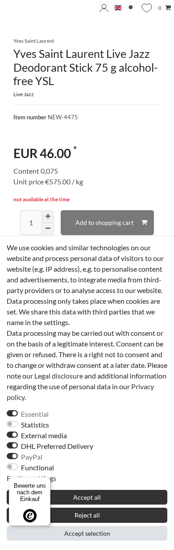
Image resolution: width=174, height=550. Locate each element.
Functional (37, 467)
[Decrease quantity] (47, 229)
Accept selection (87, 533)
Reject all (87, 515)
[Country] (118, 8)
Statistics (35, 424)
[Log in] (104, 8)
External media (44, 435)
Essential (35, 414)
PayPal (31, 456)
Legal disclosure (58, 375)
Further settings (31, 478)
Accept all (87, 497)
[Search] (131, 8)
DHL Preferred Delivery (57, 446)
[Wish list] (146, 8)
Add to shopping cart (104, 222)
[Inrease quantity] (47, 216)
